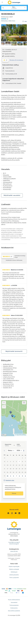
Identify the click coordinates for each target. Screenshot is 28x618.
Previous (3, 33)
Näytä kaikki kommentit (14, 351)
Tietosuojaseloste (14, 605)
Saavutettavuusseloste (14, 610)
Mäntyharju (4, 21)
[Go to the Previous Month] (4, 450)
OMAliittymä (14, 572)
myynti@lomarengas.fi (14, 542)
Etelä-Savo (12, 21)
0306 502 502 (14, 551)
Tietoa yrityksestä (14, 577)
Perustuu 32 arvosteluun (16, 60)
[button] (12, 416)
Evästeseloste (14, 608)
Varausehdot (14, 602)
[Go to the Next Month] (23, 450)
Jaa (25, 21)
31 (7, 476)
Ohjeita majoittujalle (14, 566)
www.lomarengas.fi (14, 543)
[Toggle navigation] (2, 2)
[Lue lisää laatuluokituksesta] (7, 19)
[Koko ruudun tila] (24, 402)
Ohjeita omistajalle (14, 569)
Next (24, 33)
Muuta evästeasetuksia (14, 599)
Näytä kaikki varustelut (12, 195)
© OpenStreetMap (20, 435)
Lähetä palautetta (14, 574)
